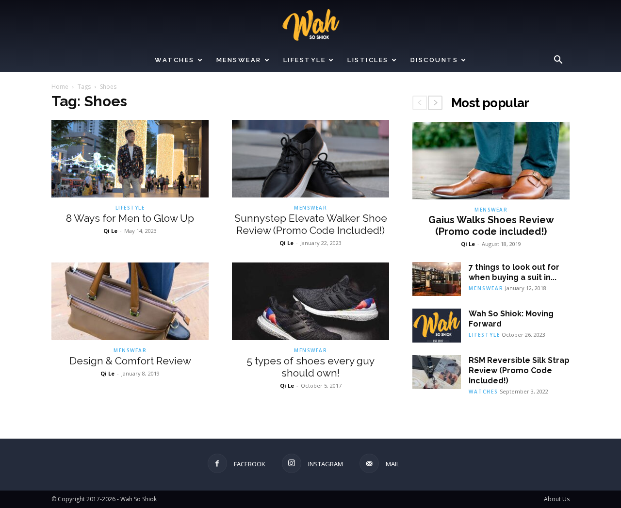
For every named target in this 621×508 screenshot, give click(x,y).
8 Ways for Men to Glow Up (130, 218)
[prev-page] (419, 103)
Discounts (434, 60)
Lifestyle (304, 60)
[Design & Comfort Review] (130, 301)
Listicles (368, 60)
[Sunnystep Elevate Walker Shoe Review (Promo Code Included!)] (310, 158)
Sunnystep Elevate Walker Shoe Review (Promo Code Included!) (310, 224)
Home (59, 86)
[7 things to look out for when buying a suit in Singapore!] (436, 279)
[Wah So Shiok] (310, 25)
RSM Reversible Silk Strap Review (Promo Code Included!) (519, 370)
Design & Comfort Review (130, 361)
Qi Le (110, 230)
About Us (557, 499)
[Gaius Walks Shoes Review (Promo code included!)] (491, 160)
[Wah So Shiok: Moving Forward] (436, 326)
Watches (175, 60)
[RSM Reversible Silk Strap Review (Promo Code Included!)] (436, 372)
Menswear (238, 60)
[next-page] (435, 103)
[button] (558, 61)
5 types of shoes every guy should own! (310, 367)
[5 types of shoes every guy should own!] (310, 301)
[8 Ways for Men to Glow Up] (130, 158)
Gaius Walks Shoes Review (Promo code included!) (491, 225)
